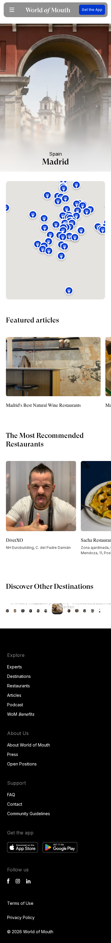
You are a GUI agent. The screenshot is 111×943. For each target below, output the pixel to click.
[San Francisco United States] (7, 608)
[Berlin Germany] (45, 608)
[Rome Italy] (38, 608)
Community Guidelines (28, 813)
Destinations (19, 676)
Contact (14, 804)
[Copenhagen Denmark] (92, 608)
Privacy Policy (21, 917)
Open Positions (22, 763)
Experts (14, 666)
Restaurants (18, 685)
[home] (47, 10)
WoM (20, 714)
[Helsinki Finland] (23, 608)
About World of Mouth (28, 744)
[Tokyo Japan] (68, 608)
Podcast (15, 704)
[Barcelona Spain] (30, 608)
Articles (14, 695)
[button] (12, 9)
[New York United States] (84, 608)
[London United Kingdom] (99, 609)
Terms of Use (20, 903)
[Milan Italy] (15, 608)
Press (12, 754)
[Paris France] (77, 608)
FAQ (11, 794)
